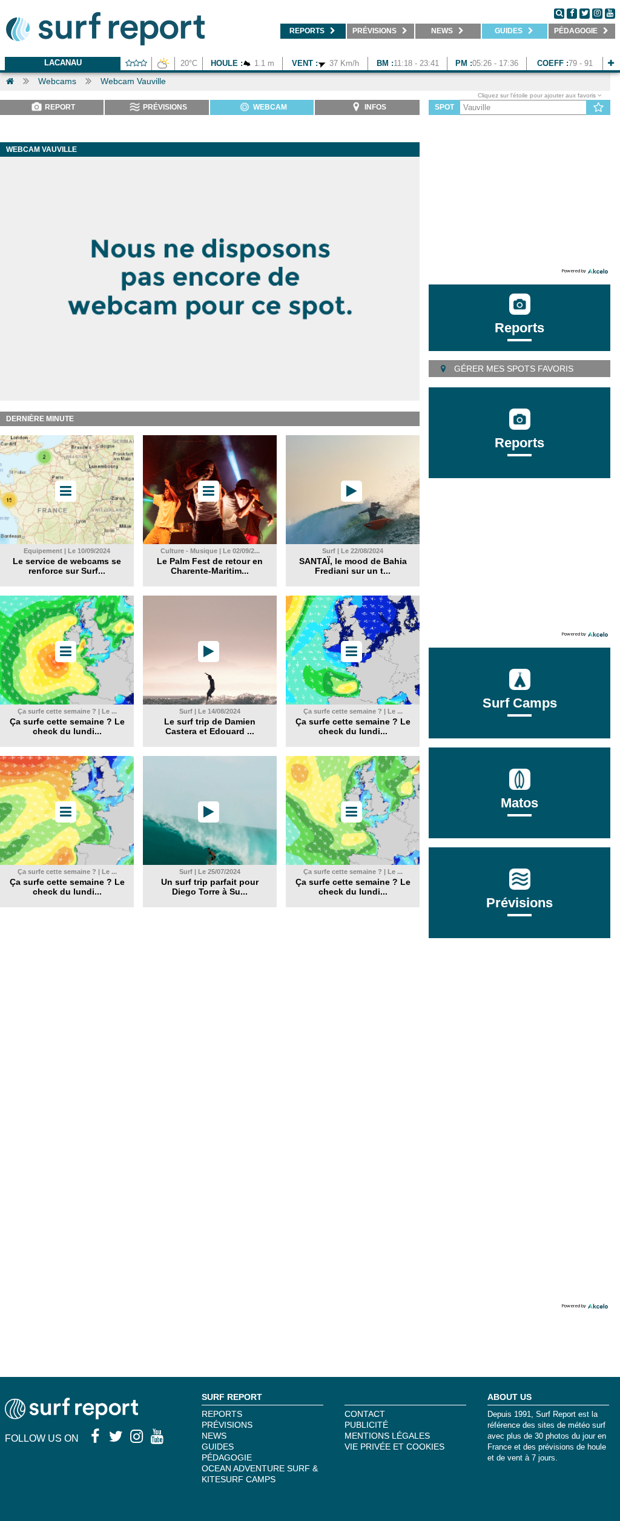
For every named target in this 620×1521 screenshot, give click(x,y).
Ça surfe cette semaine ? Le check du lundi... (67, 726)
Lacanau (63, 62)
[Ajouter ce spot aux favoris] (598, 107)
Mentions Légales (387, 1436)
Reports (519, 327)
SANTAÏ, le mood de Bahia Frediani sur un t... (353, 566)
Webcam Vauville (133, 81)
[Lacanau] (611, 63)
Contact (365, 1414)
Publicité (366, 1425)
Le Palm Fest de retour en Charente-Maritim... (210, 566)
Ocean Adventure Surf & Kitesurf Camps (260, 1474)
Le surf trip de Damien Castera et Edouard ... (210, 726)
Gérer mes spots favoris (512, 368)
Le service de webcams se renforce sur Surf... (67, 566)
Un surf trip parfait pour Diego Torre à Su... (210, 886)
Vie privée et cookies (394, 1446)
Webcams (57, 81)
